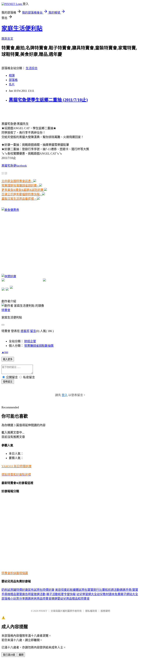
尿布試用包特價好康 (41, 589)
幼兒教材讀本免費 (108, 594)
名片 (12, 84)
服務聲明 (105, 611)
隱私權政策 (91, 611)
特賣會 (5, 310)
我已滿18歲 (9, 654)
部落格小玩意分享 (13, 598)
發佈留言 (7, 381)
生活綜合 (31, 68)
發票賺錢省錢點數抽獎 (39, 345)
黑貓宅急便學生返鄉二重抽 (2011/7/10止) (48, 99)
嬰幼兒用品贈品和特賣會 (73, 598)
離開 (21, 654)
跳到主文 (7, 38)
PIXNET (43, 611)
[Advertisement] (44, 111)
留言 (33, 331)
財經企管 (30, 341)
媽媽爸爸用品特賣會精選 (41, 598)
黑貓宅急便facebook (14, 165)
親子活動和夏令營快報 (61, 594)
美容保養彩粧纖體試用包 (71, 589)
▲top (4, 352)
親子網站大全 (129, 594)
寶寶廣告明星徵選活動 (31, 594)
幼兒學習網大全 (86, 594)
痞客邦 (25, 331)
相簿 (12, 75)
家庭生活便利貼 (22, 28)
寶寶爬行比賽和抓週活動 (103, 589)
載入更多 (7, 359)
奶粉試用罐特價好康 (14, 589)
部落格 (13, 79)
